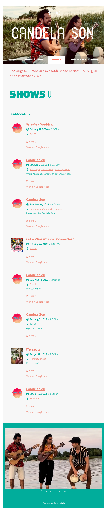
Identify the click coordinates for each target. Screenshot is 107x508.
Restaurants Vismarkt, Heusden (47, 209)
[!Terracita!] (17, 363)
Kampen (34, 398)
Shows (56, 60)
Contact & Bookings (84, 60)
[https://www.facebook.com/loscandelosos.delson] (49, 13)
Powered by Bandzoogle (53, 503)
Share (32, 142)
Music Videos (34, 60)
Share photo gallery (54, 491)
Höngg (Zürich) (38, 358)
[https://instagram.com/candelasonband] (58, 13)
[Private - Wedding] (17, 133)
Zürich (33, 133)
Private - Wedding (39, 124)
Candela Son (35, 160)
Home (12, 60)
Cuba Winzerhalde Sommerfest (50, 239)
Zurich (33, 248)
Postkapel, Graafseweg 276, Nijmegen (50, 169)
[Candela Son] (17, 168)
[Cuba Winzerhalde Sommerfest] (17, 251)
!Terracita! (33, 349)
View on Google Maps (37, 147)
